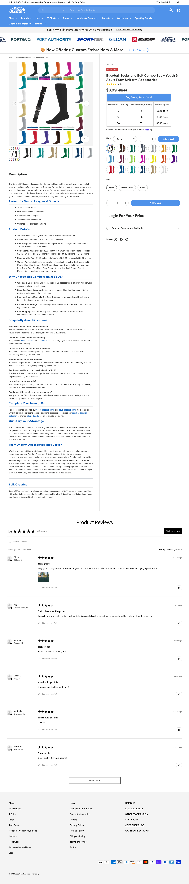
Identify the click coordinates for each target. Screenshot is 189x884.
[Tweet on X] (115, 239)
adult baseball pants (68, 409)
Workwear (122, 18)
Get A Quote (139, 50)
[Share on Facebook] (121, 239)
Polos (66, 18)
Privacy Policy (77, 825)
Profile (73, 847)
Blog (11, 852)
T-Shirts (51, 18)
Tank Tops (14, 825)
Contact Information (80, 814)
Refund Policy (77, 830)
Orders (73, 819)
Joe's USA (110, 64)
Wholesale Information (81, 808)
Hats (38, 18)
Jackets (106, 18)
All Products (15, 808)
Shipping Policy (77, 836)
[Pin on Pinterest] (127, 239)
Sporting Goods (143, 18)
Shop (11, 18)
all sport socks (33, 415)
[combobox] (96, 10)
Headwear (14, 841)
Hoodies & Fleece (85, 18)
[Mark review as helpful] (179, 588)
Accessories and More (20, 847)
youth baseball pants (45, 409)
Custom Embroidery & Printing (25, 23)
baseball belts (44, 340)
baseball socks (27, 340)
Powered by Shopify (31, 874)
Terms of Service (78, 841)
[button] (178, 10)
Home (11, 58)
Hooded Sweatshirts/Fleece (23, 830)
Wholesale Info (163, 2)
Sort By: (161, 549)
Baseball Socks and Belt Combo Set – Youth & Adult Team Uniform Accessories (32, 58)
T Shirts (12, 814)
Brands (25, 18)
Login (177, 2)
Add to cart (168, 139)
